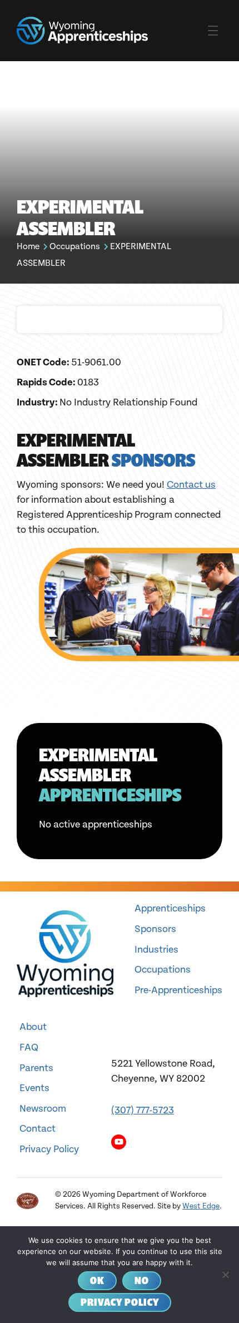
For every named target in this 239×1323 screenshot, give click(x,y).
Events (34, 1088)
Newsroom (42, 1108)
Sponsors (155, 929)
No (142, 1280)
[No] (225, 1274)
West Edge (201, 1206)
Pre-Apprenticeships (178, 990)
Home (28, 246)
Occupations (74, 246)
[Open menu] (212, 30)
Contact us (191, 484)
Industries (156, 949)
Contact (37, 1128)
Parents (36, 1068)
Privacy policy (120, 1302)
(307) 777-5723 (142, 1110)
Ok (97, 1280)
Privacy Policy (49, 1149)
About (33, 1027)
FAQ (28, 1047)
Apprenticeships (170, 908)
